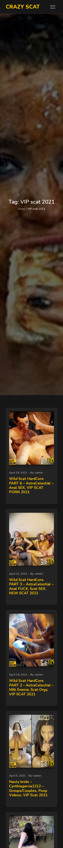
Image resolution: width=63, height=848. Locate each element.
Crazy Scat (23, 6)
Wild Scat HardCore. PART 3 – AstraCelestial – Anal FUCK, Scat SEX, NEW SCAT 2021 (31, 586)
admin (39, 472)
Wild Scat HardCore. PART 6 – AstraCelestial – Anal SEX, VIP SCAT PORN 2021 (31, 485)
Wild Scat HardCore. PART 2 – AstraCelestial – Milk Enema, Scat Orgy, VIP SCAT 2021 (31, 687)
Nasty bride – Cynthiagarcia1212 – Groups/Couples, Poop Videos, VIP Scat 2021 (28, 788)
